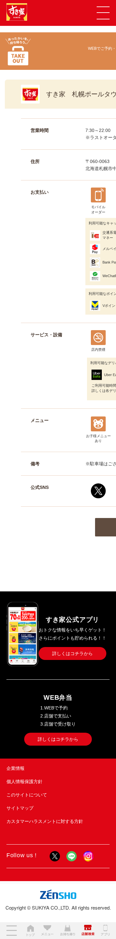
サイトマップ (20, 808)
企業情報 (15, 768)
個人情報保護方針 (24, 781)
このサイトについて (26, 794)
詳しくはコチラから (72, 653)
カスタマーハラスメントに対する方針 (44, 821)
